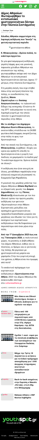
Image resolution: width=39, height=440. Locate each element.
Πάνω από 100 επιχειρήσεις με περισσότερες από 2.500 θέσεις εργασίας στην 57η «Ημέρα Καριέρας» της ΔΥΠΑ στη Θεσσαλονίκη (25, 319)
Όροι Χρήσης (24, 435)
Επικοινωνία (34, 435)
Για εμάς (3, 435)
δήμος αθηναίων (9, 288)
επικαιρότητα (31, 288)
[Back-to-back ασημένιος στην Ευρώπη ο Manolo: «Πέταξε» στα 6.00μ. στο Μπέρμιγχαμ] (7, 381)
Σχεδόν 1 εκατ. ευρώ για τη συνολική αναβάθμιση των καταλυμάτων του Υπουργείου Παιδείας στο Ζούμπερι (26, 340)
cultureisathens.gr (13, 283)
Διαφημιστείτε (13, 435)
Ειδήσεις (25, 292)
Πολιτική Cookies (19, 437)
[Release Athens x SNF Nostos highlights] (7, 397)
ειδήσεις (21, 288)
